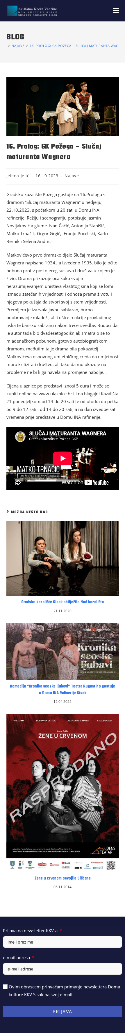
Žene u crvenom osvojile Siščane (63, 878)
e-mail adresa (16, 957)
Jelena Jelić (17, 175)
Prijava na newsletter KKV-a (30, 930)
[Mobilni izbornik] (116, 10)
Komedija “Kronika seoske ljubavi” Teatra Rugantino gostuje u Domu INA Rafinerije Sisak (62, 689)
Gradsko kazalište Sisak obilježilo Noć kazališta (62, 602)
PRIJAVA (62, 1011)
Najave (72, 175)
